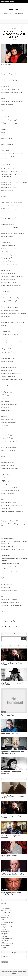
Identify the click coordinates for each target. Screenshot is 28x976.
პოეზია (14, 28)
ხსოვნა (3, 947)
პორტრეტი (3, 935)
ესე (2, 913)
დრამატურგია (4, 912)
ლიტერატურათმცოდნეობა (7, 926)
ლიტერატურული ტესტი (6, 928)
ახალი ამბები (4, 908)
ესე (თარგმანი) (4, 915)
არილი (14, 9)
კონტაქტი (12, 1)
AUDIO (2, 903)
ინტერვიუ (3, 919)
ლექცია (3, 924)
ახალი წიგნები (4, 910)
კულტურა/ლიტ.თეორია (6, 922)
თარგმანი (3, 917)
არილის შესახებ (5, 1)
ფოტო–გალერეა (5, 945)
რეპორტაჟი (4, 940)
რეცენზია (3, 942)
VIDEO (2, 906)
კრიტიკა (3, 921)
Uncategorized (4, 905)
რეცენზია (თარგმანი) (6, 943)
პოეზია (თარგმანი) (5, 931)
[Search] (23, 638)
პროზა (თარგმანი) (5, 938)
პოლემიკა (3, 933)
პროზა (2, 936)
